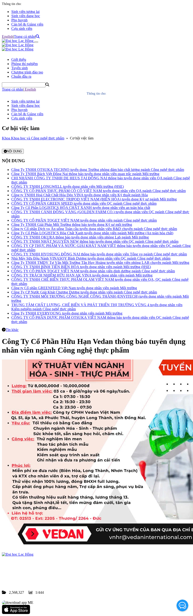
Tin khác (12, 330)
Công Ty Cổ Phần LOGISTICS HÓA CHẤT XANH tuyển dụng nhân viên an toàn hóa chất (80, 208)
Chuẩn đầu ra (21, 76)
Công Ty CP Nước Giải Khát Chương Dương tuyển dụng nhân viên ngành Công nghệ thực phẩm (84, 292)
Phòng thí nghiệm (24, 64)
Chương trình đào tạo (27, 72)
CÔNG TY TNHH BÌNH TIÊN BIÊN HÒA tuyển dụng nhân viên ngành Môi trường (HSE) (81, 267)
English (7, 36)
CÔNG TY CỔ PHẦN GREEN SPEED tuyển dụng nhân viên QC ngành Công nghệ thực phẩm (84, 203)
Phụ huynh (19, 20)
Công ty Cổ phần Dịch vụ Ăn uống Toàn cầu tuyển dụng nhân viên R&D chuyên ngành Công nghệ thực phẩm (94, 229)
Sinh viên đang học (25, 16)
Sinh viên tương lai (25, 12)
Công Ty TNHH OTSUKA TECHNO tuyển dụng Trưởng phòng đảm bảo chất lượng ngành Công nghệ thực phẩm (97, 170)
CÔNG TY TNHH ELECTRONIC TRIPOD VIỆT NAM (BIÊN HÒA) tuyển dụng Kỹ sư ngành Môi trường (94, 199)
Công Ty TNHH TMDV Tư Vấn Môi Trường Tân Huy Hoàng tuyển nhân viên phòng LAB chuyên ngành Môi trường (100, 263)
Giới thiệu (18, 60)
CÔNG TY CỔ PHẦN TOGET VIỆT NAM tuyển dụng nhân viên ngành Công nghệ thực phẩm (84, 220)
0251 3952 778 (40, 571)
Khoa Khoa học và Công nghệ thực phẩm (33, 138)
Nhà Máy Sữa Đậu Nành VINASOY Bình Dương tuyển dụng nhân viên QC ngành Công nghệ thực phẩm (90, 258)
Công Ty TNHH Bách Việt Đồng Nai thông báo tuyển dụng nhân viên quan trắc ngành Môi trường (85, 174)
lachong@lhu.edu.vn (37, 576)
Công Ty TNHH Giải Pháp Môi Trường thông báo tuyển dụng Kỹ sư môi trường (71, 225)
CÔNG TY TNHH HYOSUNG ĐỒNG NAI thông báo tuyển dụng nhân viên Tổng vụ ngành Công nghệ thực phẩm (99, 254)
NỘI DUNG (14, 151)
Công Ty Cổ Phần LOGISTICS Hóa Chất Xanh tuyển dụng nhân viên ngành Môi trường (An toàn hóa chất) (92, 233)
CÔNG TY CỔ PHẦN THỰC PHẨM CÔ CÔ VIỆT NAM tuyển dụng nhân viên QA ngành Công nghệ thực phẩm (98, 191)
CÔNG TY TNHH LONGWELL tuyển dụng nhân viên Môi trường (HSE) (67, 187)
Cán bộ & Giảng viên (27, 24)
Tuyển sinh (19, 68)
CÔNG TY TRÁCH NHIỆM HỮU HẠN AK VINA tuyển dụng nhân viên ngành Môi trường (82, 275)
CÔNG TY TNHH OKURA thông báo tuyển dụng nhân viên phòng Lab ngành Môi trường (80, 237)
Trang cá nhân (24, 36)
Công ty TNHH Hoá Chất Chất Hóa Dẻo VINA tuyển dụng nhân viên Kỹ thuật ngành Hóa (79, 195)
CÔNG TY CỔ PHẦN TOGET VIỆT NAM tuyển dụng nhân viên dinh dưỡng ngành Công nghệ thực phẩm (93, 271)
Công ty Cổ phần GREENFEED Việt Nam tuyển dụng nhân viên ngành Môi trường (74, 288)
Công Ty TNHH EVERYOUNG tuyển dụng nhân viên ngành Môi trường (66, 313)
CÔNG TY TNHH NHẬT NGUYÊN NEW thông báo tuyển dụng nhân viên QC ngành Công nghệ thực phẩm (94, 241)
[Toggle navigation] (36, 42)
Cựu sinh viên (21, 29)
